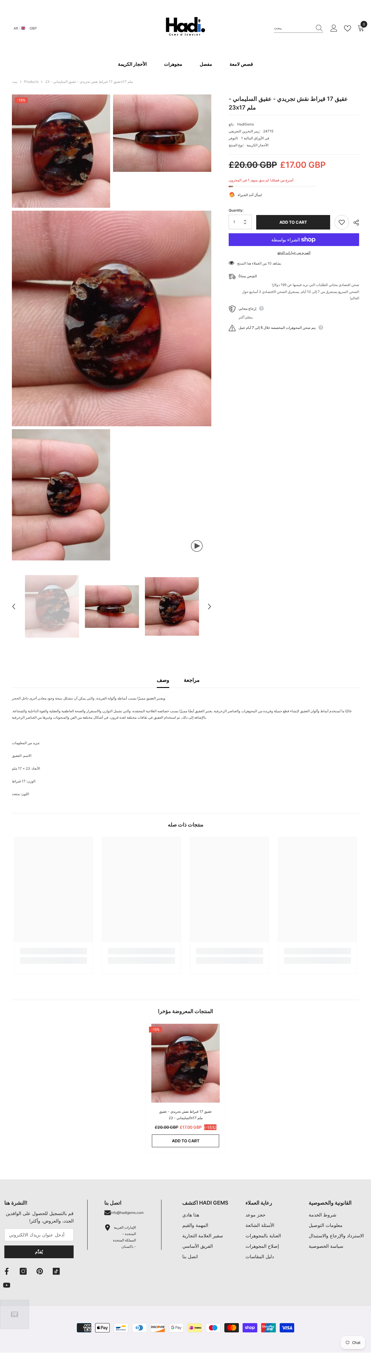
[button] (13, 606)
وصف (163, 680)
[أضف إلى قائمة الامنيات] (341, 222)
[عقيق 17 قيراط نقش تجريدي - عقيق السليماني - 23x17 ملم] (185, 1063)
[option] (52, 606)
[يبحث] (298, 28)
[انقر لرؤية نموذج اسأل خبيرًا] (14, 1314)
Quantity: (236, 210)
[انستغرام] (23, 1271)
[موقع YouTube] (7, 1285)
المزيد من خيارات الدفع (293, 252)
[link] (53, 951)
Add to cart (293, 222)
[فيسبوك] (7, 1271)
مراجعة (192, 680)
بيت (14, 81)
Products (31, 81)
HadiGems (245, 124)
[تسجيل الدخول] (333, 28)
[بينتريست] (40, 1271)
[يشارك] (354, 223)
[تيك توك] (56, 1271)
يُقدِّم (39, 1251)
